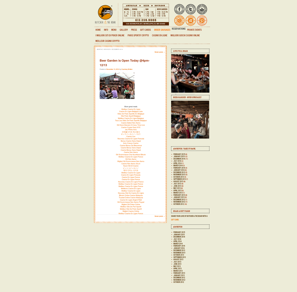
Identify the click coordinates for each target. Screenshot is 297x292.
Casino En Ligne (159, 35)
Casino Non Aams (131, 152)
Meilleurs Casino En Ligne (131, 188)
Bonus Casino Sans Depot (131, 141)
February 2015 (179, 154)
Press (134, 29)
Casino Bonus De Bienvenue (131, 145)
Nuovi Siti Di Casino (130, 165)
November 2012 (179, 202)
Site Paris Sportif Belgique (131, 116)
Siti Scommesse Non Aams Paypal (130, 202)
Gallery (124, 29)
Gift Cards (145, 29)
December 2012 (179, 199)
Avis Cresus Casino (130, 143)
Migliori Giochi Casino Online (185, 35)
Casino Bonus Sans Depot (131, 147)
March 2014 (178, 165)
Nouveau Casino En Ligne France (131, 181)
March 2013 (178, 193)
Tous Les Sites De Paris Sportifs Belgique (131, 120)
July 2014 (177, 161)
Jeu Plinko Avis (131, 129)
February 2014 (179, 168)
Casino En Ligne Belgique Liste (131, 111)
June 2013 (177, 186)
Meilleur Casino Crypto (107, 40)
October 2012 (178, 204)
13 (188, 94)
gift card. (175, 220)
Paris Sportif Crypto (138, 35)
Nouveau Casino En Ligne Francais (131, 138)
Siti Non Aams (130, 159)
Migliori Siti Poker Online (131, 204)
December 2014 (179, 159)
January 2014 (179, 170)
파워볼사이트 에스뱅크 (131, 132)
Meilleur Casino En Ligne (130, 109)
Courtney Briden (126, 69)
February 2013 (179, 195)
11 (185, 94)
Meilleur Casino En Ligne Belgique (131, 118)
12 (186, 94)
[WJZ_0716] (187, 130)
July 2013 (177, 183)
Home (98, 29)
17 (193, 94)
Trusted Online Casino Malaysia (131, 197)
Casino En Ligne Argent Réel (131, 200)
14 (189, 94)
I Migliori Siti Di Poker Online (109, 35)
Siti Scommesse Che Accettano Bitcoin (131, 154)
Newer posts (160, 52)
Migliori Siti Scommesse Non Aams (130, 161)
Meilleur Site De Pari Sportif (130, 206)
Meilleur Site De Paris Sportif (131, 209)
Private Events (194, 29)
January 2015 (179, 156)
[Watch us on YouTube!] (202, 13)
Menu (113, 29)
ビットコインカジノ (131, 168)
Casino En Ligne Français (130, 175)
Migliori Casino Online (131, 211)
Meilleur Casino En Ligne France (131, 156)
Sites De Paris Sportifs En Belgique (131, 113)
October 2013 (178, 177)
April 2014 (177, 163)
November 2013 (179, 174)
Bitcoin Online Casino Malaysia (131, 195)
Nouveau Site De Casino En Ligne (131, 193)
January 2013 (179, 197)
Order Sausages (162, 29)
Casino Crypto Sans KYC (130, 127)
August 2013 (178, 181)
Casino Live (130, 136)
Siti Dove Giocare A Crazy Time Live (131, 125)
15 (191, 94)
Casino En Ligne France (131, 177)
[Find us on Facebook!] (179, 13)
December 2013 (179, 172)
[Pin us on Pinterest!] (202, 24)
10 (184, 94)
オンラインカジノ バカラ (131, 134)
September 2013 (179, 179)
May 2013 (177, 188)
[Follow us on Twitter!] (191, 13)
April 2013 (177, 190)
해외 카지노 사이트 (130, 170)
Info (106, 29)
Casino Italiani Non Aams (130, 122)
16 (192, 94)
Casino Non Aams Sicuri (130, 163)
